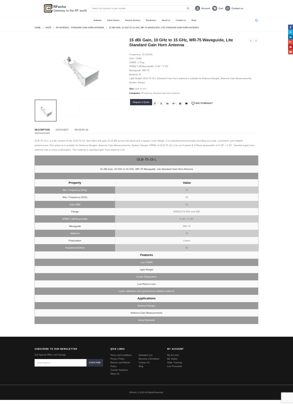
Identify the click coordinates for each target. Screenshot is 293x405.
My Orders (172, 359)
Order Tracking (174, 362)
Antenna (97, 20)
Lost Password (174, 366)
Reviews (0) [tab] (81, 130)
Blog (141, 366)
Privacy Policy (117, 359)
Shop (193, 20)
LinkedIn (167, 103)
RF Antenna (146, 93)
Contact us (237, 8)
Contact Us (144, 362)
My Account (173, 355)
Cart (221, 8)
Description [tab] (42, 130)
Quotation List (145, 355)
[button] (35, 68)
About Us (166, 20)
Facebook (155, 103)
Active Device (113, 20)
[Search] (188, 8)
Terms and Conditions (121, 355)
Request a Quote (141, 102)
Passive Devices (132, 20)
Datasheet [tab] (62, 130)
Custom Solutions (119, 370)
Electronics (151, 20)
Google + (174, 103)
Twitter (161, 103)
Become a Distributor (149, 359)
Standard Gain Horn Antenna (166, 93)
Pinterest (180, 103)
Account (205, 8)
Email (186, 103)
